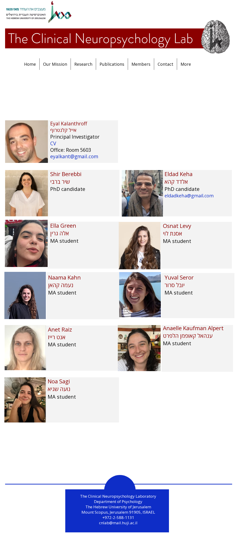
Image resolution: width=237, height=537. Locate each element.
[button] (112, 64)
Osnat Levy (177, 226)
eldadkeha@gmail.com (189, 195)
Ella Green (63, 225)
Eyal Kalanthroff (69, 123)
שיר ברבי (60, 181)
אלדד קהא (176, 181)
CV (53, 143)
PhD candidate (67, 188)
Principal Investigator (75, 136)
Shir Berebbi (66, 174)
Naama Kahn (64, 277)
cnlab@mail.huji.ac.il (118, 522)
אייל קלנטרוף (63, 130)
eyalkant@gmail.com (74, 156)
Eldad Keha (179, 174)
